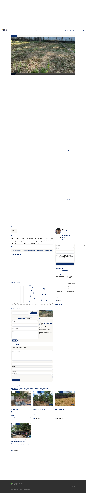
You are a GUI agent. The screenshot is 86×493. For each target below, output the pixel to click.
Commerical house (71, 283)
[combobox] (34, 313)
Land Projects (59, 291)
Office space (70, 286)
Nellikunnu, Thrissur (58, 411)
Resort (68, 294)
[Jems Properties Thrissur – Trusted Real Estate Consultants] (4, 30)
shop (69, 288)
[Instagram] (84, 245)
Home (13, 30)
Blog (36, 30)
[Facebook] (84, 247)
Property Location (30, 388)
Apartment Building (60, 276)
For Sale (13, 392)
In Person (21, 318)
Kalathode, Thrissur (15, 443)
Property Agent (45, 388)
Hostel (68, 289)
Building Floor (70, 279)
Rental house (70, 293)
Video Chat (28, 318)
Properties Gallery (28, 30)
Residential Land (60, 300)
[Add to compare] (30, 404)
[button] (63, 270)
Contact (41, 30)
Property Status (38, 388)
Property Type (22, 388)
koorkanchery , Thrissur (38, 411)
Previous (14, 35)
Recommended (15, 388)
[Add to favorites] (28, 404)
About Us (47, 30)
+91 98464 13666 (77, 30)
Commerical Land (71, 285)
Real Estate (20, 30)
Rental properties (70, 291)
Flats (57, 289)
